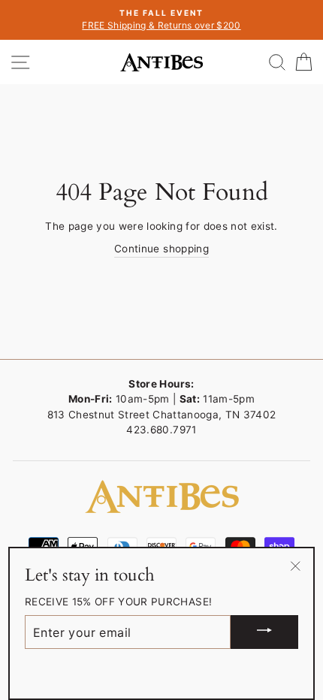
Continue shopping (161, 249)
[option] (161, 20)
